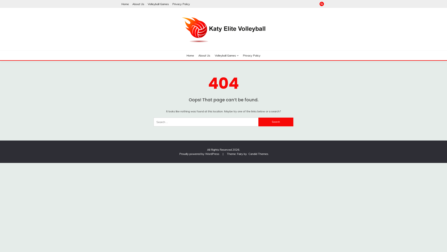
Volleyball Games (158, 4)
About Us (138, 4)
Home (125, 4)
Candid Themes (258, 154)
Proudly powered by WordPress (199, 154)
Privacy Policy (181, 4)
